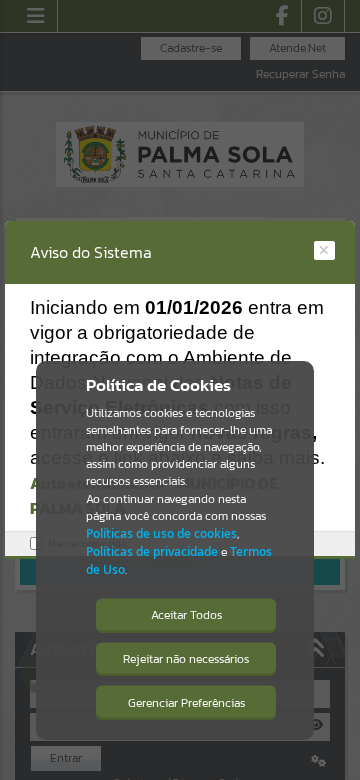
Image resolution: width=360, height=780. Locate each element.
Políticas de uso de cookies (161, 533)
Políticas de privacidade (152, 551)
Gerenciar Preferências (186, 703)
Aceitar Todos (186, 615)
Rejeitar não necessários (186, 659)
